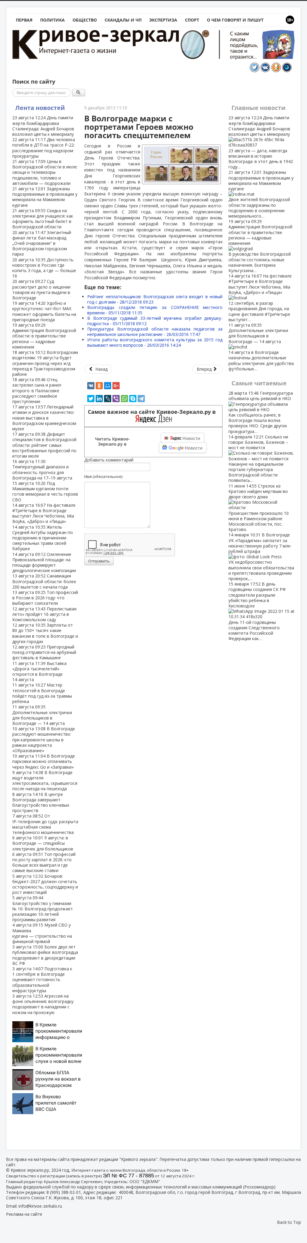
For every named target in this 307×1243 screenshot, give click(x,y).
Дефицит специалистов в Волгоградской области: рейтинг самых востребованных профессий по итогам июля (44, 445)
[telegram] (141, 398)
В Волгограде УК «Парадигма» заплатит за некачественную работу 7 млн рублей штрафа (261, 556)
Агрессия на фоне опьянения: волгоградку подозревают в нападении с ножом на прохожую (42, 1004)
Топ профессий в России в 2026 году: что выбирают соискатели (45, 597)
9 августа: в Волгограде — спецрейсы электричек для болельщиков (42, 843)
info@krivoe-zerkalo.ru (40, 1206)
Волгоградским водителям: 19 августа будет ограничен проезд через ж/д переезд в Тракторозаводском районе (45, 363)
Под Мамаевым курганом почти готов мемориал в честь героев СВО (45, 491)
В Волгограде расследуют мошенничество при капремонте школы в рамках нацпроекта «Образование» (43, 739)
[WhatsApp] (124, 398)
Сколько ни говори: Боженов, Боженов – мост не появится (258, 458)
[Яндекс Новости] (182, 438)
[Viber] (116, 398)
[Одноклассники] (99, 385)
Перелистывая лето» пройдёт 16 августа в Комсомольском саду (44, 614)
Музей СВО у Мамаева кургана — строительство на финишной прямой (42, 933)
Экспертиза (163, 20)
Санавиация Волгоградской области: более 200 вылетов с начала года (44, 581)
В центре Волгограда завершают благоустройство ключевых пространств (40, 802)
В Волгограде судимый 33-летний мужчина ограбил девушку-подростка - (154, 320)
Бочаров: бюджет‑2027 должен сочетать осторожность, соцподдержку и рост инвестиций (45, 884)
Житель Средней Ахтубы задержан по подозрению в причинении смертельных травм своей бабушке (42, 538)
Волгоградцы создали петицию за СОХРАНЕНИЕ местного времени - (154, 310)
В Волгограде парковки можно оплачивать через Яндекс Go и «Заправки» (43, 761)
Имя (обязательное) (103, 476)
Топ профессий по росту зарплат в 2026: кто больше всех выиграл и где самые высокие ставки (44, 862)
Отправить (99, 561)
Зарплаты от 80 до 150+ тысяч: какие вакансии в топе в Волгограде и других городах (45, 633)
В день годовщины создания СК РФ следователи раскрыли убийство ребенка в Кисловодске (257, 611)
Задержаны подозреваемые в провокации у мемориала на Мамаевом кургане (44, 197)
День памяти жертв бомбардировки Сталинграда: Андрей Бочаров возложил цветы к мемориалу (43, 126)
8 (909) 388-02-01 (63, 1192)
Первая (24, 20)
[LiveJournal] (107, 398)
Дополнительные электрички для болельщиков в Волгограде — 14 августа (42, 715)
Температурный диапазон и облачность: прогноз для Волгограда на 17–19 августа (42, 469)
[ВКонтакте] (90, 385)
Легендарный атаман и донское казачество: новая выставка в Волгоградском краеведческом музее (44, 418)
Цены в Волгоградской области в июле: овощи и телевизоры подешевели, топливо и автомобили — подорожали (45, 172)
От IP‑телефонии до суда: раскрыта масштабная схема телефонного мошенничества (45, 824)
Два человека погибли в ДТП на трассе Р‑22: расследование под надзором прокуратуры (43, 148)
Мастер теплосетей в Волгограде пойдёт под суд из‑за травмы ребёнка (42, 693)
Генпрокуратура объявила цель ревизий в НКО (260, 412)
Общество (85, 20)
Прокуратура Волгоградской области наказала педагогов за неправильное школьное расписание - (154, 331)
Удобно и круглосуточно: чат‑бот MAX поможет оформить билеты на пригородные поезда (44, 311)
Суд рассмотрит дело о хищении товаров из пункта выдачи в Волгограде (41, 289)
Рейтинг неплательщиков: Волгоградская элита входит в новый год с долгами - (154, 299)
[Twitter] (90, 398)
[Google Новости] (182, 447)
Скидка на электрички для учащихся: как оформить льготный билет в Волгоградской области (42, 219)
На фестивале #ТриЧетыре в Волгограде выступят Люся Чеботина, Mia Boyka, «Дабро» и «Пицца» (44, 513)
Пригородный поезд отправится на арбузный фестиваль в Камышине (44, 652)
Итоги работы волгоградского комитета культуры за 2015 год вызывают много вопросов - (154, 342)
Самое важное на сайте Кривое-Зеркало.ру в (153, 412)
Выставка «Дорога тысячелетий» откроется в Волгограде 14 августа (39, 671)
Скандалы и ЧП (123, 20)
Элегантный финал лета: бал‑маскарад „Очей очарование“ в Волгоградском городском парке (41, 243)
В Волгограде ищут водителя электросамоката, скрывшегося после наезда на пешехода (44, 781)
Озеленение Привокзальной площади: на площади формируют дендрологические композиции (44, 562)
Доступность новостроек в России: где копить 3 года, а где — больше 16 (44, 268)
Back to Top (289, 1222)
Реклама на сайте (24, 1214)
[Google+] (116, 385)
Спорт (192, 20)
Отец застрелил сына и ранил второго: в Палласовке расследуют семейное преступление (36, 390)
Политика (52, 20)
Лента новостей (40, 108)
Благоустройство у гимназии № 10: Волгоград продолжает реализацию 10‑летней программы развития (42, 908)
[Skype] (132, 398)
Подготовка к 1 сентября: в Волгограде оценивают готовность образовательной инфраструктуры (42, 979)
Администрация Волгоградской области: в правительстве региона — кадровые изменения (44, 336)
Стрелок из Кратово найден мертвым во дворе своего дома (258, 508)
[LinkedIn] (99, 398)
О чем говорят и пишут (235, 20)
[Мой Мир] (107, 385)
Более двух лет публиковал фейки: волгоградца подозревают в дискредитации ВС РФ (45, 955)
